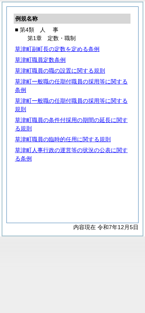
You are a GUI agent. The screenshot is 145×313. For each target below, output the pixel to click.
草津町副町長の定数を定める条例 (57, 49)
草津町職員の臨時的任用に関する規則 (63, 139)
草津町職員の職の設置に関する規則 (60, 70)
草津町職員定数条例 (40, 60)
